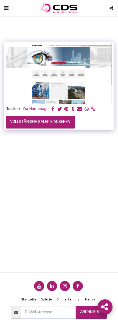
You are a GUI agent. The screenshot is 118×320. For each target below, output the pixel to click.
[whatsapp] (86, 109)
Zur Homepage (36, 108)
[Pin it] (66, 109)
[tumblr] (73, 109)
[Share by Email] (79, 109)
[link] (93, 109)
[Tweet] (59, 109)
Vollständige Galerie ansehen (40, 121)
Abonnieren (91, 312)
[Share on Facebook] (52, 109)
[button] (6, 8)
